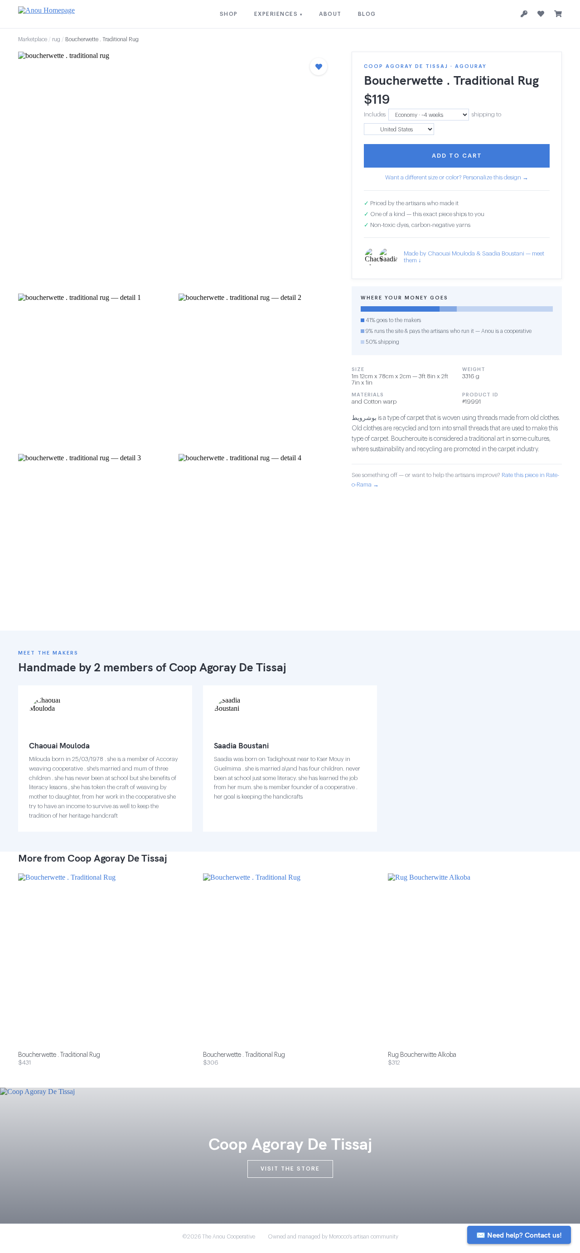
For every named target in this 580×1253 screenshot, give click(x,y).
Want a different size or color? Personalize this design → (456, 177)
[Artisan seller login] (524, 14)
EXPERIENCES (278, 14)
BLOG (367, 14)
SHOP (229, 14)
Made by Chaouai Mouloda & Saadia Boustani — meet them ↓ (474, 257)
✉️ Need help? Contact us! (519, 1234)
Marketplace (32, 39)
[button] (176, 170)
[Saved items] (540, 14)
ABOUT (330, 14)
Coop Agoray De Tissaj (227, 667)
